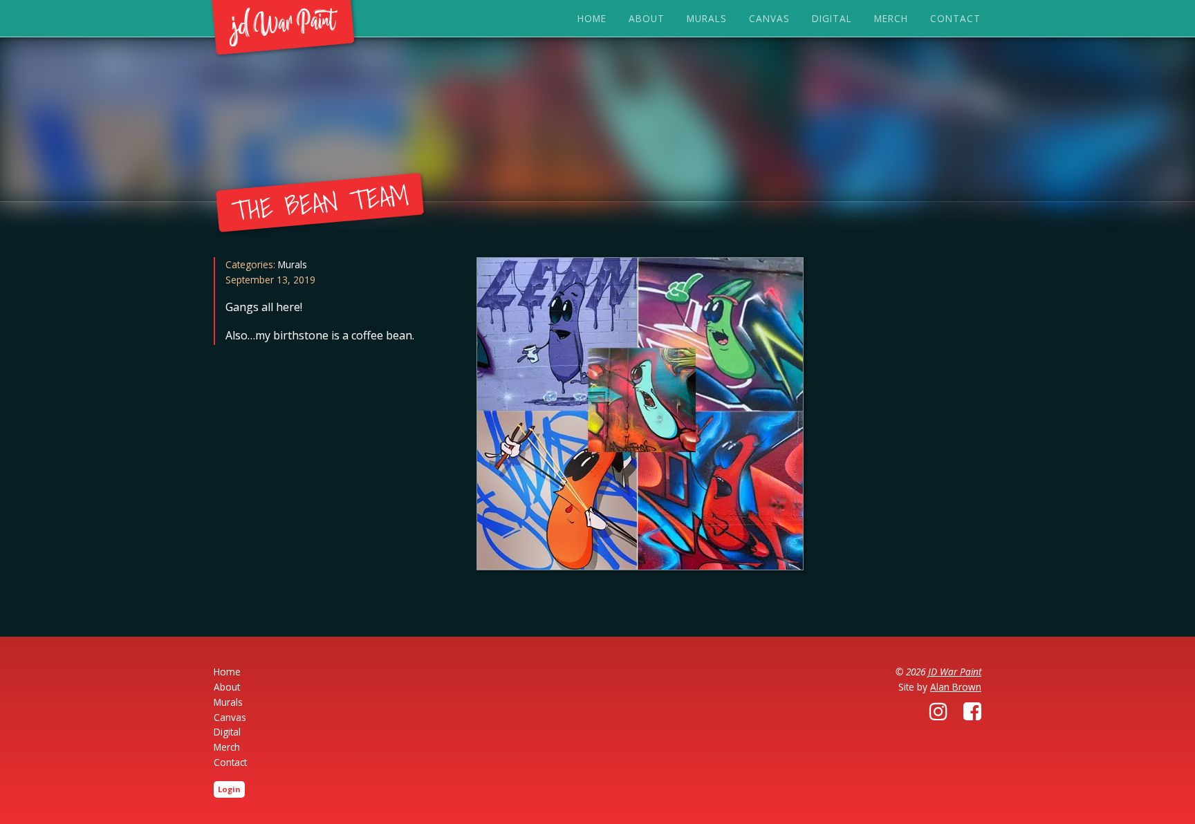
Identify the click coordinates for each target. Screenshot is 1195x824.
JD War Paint (954, 671)
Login (229, 789)
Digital (832, 18)
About (647, 18)
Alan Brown (955, 686)
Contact (955, 18)
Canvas (769, 18)
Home (591, 18)
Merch (891, 18)
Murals (707, 18)
